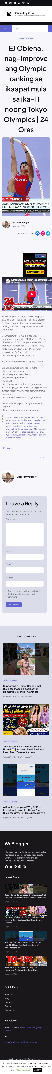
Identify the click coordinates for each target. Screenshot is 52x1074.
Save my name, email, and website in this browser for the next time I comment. (24, 594)
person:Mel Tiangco (36, 429)
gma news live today (15, 423)
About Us (9, 994)
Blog (7, 998)
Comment (11, 519)
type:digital (11, 434)
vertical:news (24, 434)
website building (39, 434)
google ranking (33, 423)
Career (8, 1006)
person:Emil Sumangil (16, 429)
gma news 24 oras (36, 420)
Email (9, 564)
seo (28, 432)
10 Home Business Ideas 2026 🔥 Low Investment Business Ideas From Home (22, 968)
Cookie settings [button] (23, 1070)
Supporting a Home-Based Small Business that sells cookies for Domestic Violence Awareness (22, 688)
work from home (13, 437)
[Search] (44, 29)
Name (9, 551)
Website (9, 577)
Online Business (26, 38)
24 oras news (29, 417)
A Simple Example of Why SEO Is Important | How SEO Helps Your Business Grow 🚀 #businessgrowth (24, 810)
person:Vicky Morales (16, 432)
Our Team (9, 1002)
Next (42, 457)
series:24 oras (37, 432)
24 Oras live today (14, 417)
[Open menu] (5, 28)
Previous (7, 448)
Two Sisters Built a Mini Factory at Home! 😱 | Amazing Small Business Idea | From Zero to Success (23, 749)
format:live (22, 420)
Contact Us (10, 1010)
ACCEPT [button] (37, 1070)
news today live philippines (24, 426)
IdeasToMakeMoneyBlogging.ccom (21, 1042)
